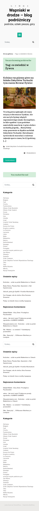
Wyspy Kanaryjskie (9, 270)
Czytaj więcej (9, 160)
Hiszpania (6, 214)
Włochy (5, 268)
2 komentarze (31, 153)
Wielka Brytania (8, 266)
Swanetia (6, 256)
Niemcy (5, 240)
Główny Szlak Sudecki (10, 210)
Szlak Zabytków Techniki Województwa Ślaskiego (18, 260)
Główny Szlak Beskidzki (10, 208)
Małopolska (6, 238)
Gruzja (5, 212)
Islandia (5, 218)
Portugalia (6, 248)
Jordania (5, 224)
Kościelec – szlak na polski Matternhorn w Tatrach (19, 282)
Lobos (5, 234)
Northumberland (8, 242)
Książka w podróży (9, 228)
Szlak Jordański (8, 258)
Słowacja (6, 254)
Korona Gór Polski (8, 226)
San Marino (6, 252)
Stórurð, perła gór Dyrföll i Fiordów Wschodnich (18, 291)
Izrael (4, 220)
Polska (5, 246)
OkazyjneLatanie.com (10, 324)
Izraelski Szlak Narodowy (10, 222)
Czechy (5, 204)
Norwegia (6, 244)
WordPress (32, 505)
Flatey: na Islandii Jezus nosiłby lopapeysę (17, 301)
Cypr (4, 202)
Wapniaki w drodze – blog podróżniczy (19, 15)
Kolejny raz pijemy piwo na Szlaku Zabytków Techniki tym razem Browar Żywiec (18, 80)
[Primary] (19, 35)
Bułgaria (5, 200)
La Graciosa (6, 230)
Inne (4, 216)
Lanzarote (6, 232)
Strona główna (8, 54)
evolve (6, 505)
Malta (4, 236)
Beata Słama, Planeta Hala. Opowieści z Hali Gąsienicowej (17, 287)
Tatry (4, 262)
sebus (5, 318)
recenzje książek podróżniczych (12, 250)
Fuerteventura (7, 206)
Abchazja (6, 198)
